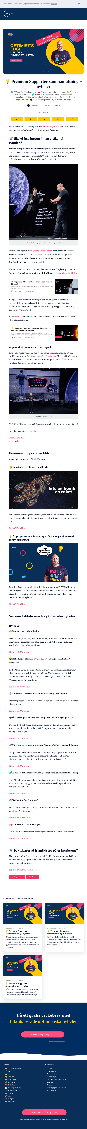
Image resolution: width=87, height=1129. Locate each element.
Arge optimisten (52, 1074)
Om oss (49, 1068)
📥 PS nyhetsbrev (17, 877)
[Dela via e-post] (58, 119)
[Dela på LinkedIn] (44, 119)
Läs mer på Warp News (19, 651)
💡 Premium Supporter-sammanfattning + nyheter (18, 932)
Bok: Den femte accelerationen (57, 1079)
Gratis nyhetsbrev (53, 1071)
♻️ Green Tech (10, 1082)
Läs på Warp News (17, 528)
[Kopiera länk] (72, 119)
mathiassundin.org (27, 869)
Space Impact (9, 1099)
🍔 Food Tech (10, 1077)
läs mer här (31, 430)
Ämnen (49, 1085)
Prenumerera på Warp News (43, 1034)
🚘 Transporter (10, 1101)
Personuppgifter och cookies (56, 1088)
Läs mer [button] (54, 4)
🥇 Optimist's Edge (11, 1090)
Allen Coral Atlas (48, 356)
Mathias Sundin (36, 105)
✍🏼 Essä (8, 1074)
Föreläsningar (51, 1077)
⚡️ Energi (8, 1071)
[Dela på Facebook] (31, 119)
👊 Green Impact (11, 1079)
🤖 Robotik (9, 1093)
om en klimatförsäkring (66, 273)
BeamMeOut (32, 877)
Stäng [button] (80, 4)
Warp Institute (51, 1090)
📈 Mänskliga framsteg (13, 1088)
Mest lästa (50, 1082)
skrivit (18, 316)
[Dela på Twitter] (17, 119)
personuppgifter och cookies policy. (57, 1041)
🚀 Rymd (8, 1096)
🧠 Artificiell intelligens (13, 1068)
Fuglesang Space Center (41, 250)
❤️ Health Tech (10, 1085)
